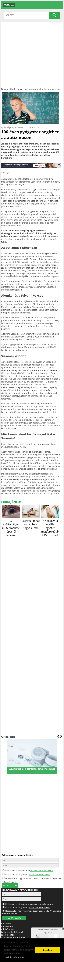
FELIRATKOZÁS (14, 917)
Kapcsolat (6, 923)
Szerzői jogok (7, 934)
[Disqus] (31, 575)
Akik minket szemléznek (13, 937)
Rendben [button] (47, 950)
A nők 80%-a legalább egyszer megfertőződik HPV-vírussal (50, 528)
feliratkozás (10, 885)
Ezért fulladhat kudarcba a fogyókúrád (31, 524)
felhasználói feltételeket (39, 874)
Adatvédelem (7, 929)
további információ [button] (14, 957)
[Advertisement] (32, 54)
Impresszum (7, 926)
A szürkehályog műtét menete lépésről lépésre (11, 528)
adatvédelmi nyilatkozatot (41, 870)
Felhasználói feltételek (12, 932)
